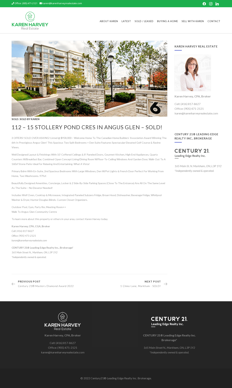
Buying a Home (167, 21)
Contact (214, 21)
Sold (15, 119)
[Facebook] (204, 4)
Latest (126, 21)
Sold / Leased (144, 21)
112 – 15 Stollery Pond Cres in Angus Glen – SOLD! (87, 127)
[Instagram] (211, 4)
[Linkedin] (217, 4)
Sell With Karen (193, 21)
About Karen (109, 21)
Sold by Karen (30, 119)
